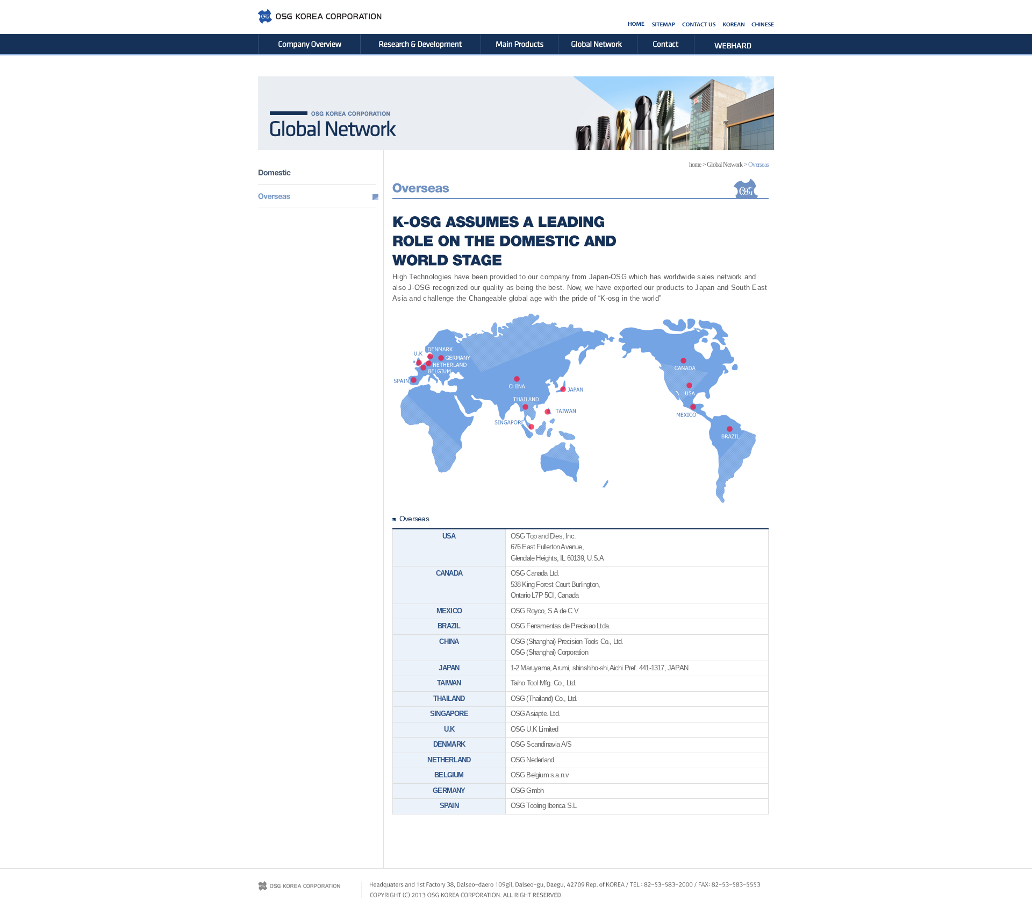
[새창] (738, 38)
